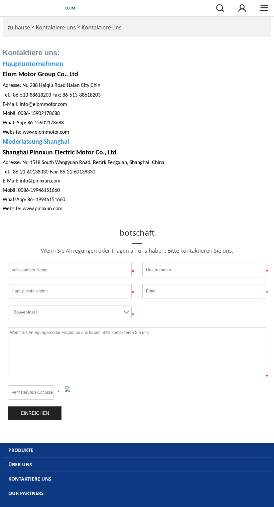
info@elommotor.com (43, 104)
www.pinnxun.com (42, 209)
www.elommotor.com (46, 132)
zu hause (19, 27)
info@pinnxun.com (40, 181)
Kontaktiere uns (56, 27)
